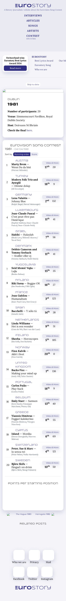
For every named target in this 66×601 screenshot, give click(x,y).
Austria (21, 161)
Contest (32, 37)
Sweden (22, 460)
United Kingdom (23, 365)
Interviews (33, 15)
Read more (15, 68)
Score (34, 154)
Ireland (22, 335)
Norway (22, 347)
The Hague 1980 (23, 514)
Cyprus (21, 430)
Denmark (23, 246)
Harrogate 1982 (42, 514)
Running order (21, 154)
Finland (22, 280)
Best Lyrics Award (44, 60)
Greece (22, 412)
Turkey (21, 176)
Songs (33, 25)
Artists (33, 30)
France (21, 292)
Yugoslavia (25, 264)
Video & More (52, 163)
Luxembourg (26, 210)
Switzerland (26, 445)
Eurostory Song (43, 65)
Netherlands (27, 320)
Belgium (22, 397)
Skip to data (33, 84)
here (29, 130)
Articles (33, 20)
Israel (20, 231)
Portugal (23, 382)
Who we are (41, 69)
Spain (20, 308)
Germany (23, 195)
